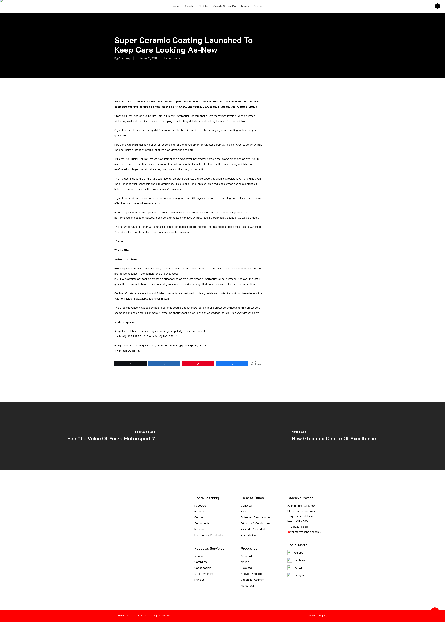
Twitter (298, 567)
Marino (245, 562)
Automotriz (248, 556)
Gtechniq (124, 58)
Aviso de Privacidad (253, 529)
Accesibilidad (249, 535)
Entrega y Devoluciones (256, 517)
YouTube (298, 552)
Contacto (200, 517)
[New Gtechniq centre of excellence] (333, 436)
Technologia (201, 523)
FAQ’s (244, 511)
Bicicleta (246, 567)
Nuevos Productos (252, 573)
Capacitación (202, 567)
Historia (199, 511)
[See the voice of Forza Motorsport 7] (111, 436)
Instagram (299, 575)
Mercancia (247, 585)
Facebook (299, 560)
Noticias (199, 529)
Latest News (172, 58)
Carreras (246, 505)
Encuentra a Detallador (208, 535)
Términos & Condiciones (256, 523)
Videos (198, 556)
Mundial (199, 579)
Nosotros (200, 505)
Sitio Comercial (203, 573)
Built (311, 615)
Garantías (200, 562)
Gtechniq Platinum (252, 579)
